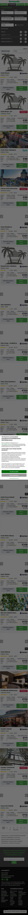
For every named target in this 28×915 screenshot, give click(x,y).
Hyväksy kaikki (14, 471)
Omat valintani (14, 475)
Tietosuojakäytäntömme (14, 478)
